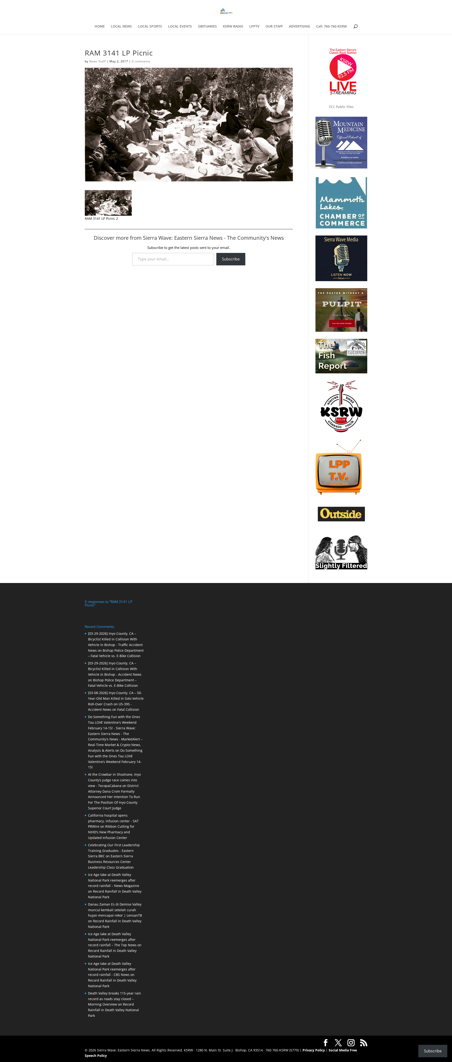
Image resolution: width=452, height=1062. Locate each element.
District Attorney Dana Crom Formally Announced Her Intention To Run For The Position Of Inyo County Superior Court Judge (114, 796)
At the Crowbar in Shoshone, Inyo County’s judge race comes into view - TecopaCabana (114, 780)
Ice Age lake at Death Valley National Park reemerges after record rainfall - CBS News (112, 969)
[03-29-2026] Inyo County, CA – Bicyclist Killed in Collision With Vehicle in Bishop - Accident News (114, 669)
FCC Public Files (341, 106)
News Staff (97, 61)
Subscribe (231, 259)
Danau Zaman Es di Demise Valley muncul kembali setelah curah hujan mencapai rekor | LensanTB (115, 910)
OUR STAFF (274, 26)
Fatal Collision (128, 709)
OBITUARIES (207, 26)
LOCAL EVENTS (180, 26)
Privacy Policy (314, 1050)
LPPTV (254, 26)
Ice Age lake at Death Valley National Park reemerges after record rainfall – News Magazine (113, 880)
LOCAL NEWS (121, 26)
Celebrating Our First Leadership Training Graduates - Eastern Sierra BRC (114, 850)
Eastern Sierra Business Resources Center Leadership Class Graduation (111, 862)
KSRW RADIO (233, 26)
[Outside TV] (341, 520)
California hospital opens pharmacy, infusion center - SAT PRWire (113, 821)
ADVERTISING (299, 26)
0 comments (141, 61)
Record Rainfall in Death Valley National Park (113, 1010)
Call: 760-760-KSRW (331, 26)
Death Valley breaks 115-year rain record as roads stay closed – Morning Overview (114, 999)
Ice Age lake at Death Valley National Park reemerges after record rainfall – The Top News (112, 939)
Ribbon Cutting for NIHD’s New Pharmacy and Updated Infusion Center (111, 832)
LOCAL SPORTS (150, 26)
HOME (100, 26)
